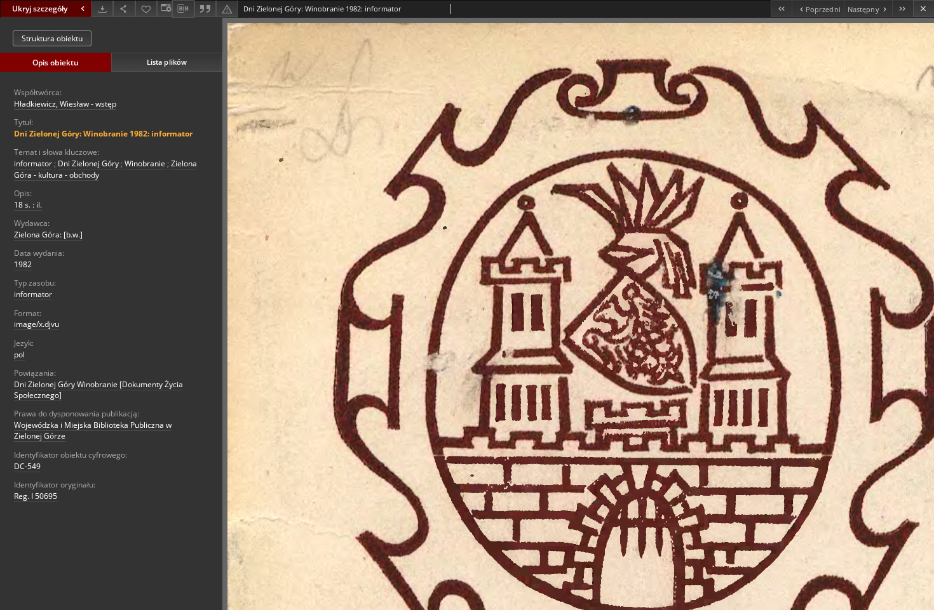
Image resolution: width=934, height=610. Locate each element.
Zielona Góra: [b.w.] (48, 234)
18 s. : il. (28, 204)
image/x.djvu (36, 324)
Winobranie (145, 163)
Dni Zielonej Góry (88, 163)
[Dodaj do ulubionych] (146, 8)
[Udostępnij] (124, 8)
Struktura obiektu (52, 38)
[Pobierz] (102, 8)
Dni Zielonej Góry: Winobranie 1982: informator (103, 133)
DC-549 (27, 466)
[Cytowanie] (205, 8)
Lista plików (167, 62)
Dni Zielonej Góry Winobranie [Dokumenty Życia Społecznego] (98, 390)
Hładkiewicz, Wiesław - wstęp (65, 103)
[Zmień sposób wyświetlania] (164, 8)
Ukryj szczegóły (39, 8)
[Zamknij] (923, 8)
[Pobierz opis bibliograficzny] (183, 9)
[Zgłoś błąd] (227, 8)
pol (19, 354)
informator (33, 163)
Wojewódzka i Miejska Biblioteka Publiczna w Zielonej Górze (93, 430)
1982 (23, 264)
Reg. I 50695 (35, 496)
